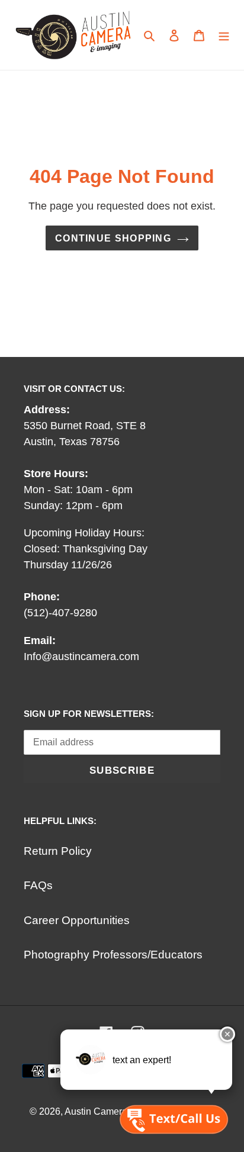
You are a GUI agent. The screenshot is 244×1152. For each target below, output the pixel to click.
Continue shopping (113, 238)
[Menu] (223, 35)
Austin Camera (96, 1111)
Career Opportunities (77, 920)
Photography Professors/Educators (113, 954)
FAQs (38, 885)
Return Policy (58, 851)
